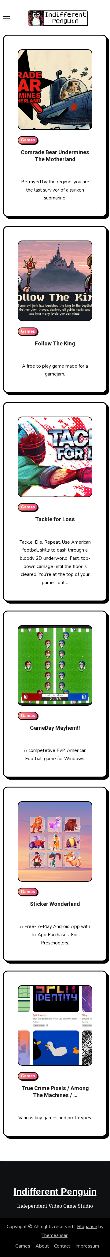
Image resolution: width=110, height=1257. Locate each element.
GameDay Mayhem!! (55, 728)
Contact (62, 1246)
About (42, 1246)
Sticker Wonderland (55, 904)
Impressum (87, 1246)
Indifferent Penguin (55, 1191)
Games (28, 140)
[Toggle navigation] (6, 18)
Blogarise (87, 1226)
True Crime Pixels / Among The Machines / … (55, 1091)
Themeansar (55, 1235)
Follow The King (55, 344)
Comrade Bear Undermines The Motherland (55, 156)
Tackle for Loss (55, 519)
